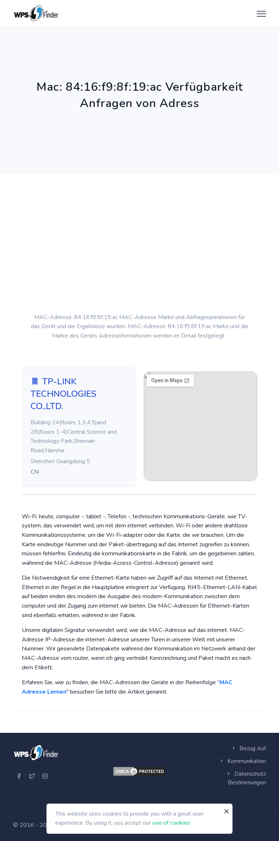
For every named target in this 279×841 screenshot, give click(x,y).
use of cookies (171, 823)
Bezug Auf (252, 748)
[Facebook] (19, 775)
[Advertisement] (139, 228)
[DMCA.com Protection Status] (139, 771)
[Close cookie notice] (226, 811)
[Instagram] (45, 775)
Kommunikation (246, 761)
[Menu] (259, 14)
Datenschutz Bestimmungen (247, 778)
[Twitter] (32, 775)
